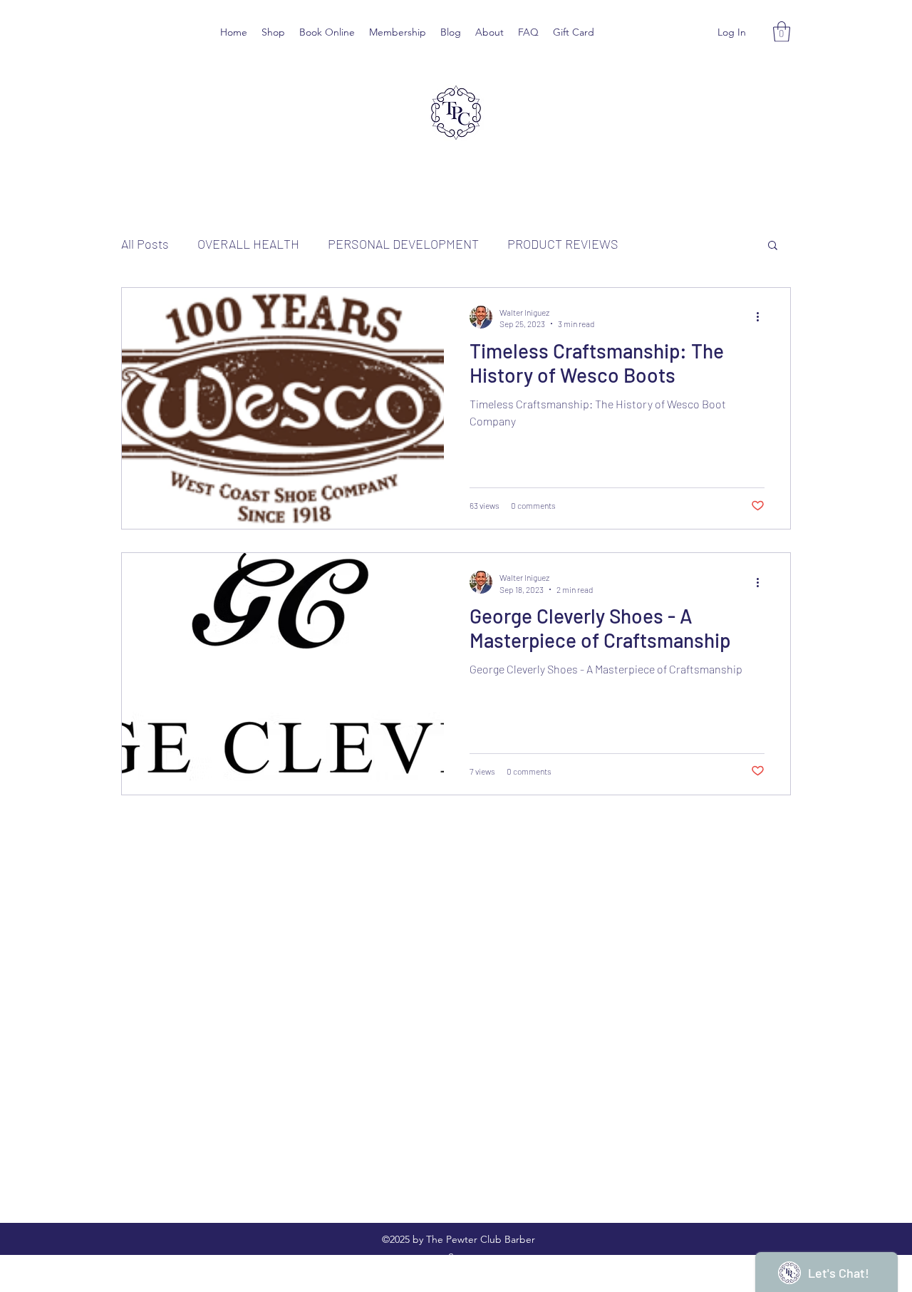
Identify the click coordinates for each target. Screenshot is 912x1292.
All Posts (145, 244)
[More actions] (762, 317)
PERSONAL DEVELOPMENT (403, 244)
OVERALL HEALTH (248, 244)
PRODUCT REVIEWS (562, 244)
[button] (781, 31)
